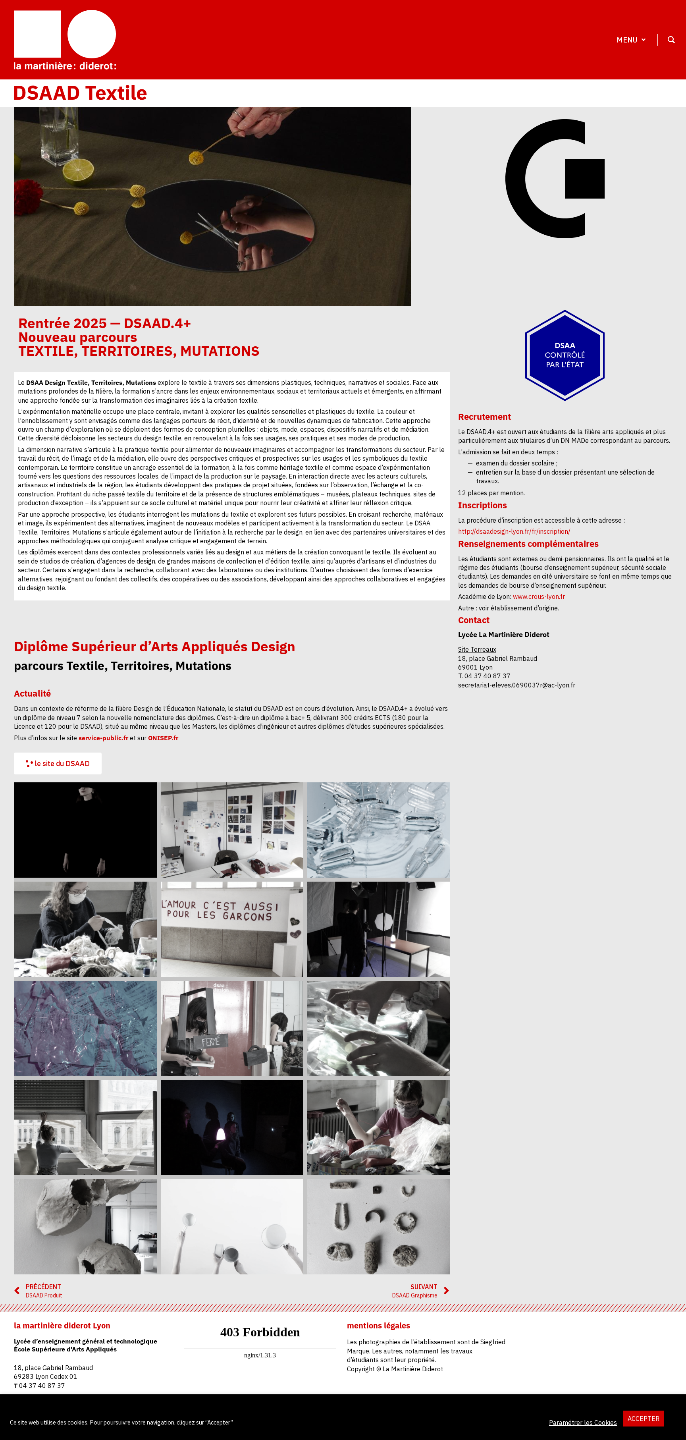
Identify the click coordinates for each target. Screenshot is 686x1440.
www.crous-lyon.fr (538, 596)
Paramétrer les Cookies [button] (583, 1422)
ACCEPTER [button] (643, 1419)
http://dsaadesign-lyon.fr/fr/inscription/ (514, 531)
